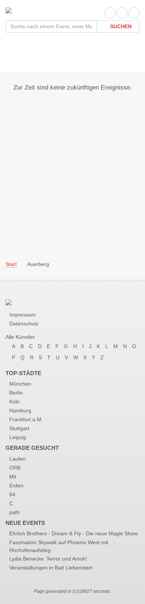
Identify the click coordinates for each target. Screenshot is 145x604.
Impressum (22, 315)
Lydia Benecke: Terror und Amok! (48, 559)
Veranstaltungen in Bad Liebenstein (51, 568)
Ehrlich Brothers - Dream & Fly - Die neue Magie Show (73, 533)
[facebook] (110, 13)
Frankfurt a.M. (26, 419)
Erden (16, 485)
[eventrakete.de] (9, 9)
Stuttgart (19, 428)
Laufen (17, 459)
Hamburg (20, 410)
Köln (14, 402)
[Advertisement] (72, 170)
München (20, 384)
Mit (12, 477)
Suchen (120, 26)
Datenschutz (24, 324)
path (14, 512)
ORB (14, 468)
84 (12, 494)
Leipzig (17, 437)
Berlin (16, 393)
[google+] (133, 13)
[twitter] (122, 13)
